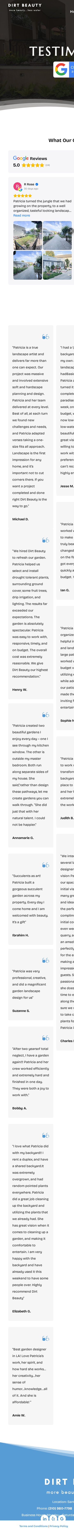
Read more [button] (21, 215)
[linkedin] (45, 1519)
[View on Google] (17, 186)
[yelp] (53, 1519)
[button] (8, 231)
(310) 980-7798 (60, 1508)
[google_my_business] (62, 1519)
